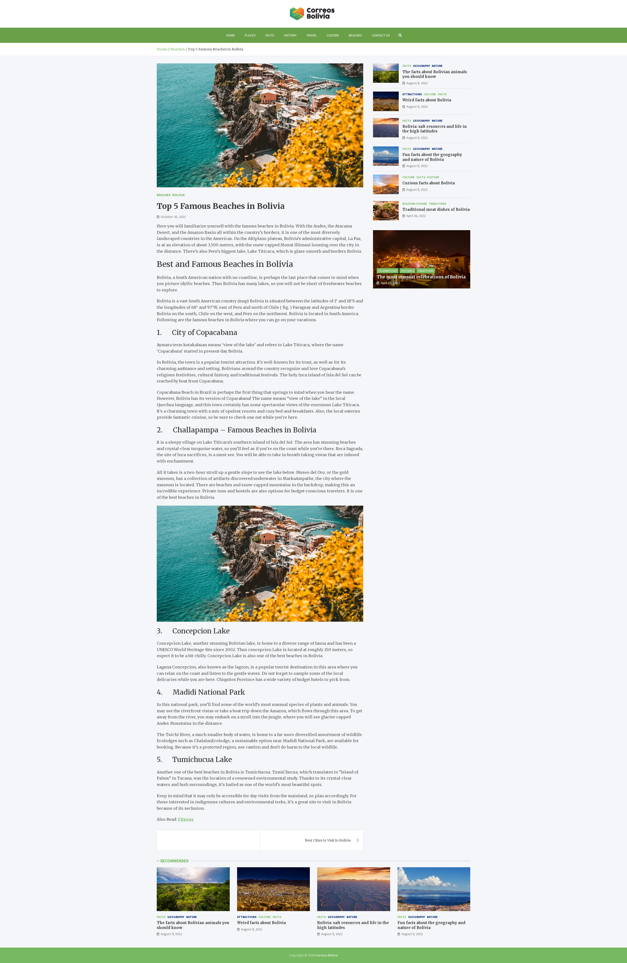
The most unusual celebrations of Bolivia (421, 276)
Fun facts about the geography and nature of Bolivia (432, 157)
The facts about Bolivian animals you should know (434, 74)
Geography (421, 66)
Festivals (407, 270)
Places (250, 35)
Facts (269, 35)
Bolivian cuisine (414, 203)
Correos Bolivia (326, 955)
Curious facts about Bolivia (428, 182)
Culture (333, 35)
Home (230, 35)
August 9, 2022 (417, 83)
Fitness (185, 819)
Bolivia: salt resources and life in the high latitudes (434, 128)
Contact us (381, 35)
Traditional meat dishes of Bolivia (436, 209)
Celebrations (387, 270)
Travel (311, 35)
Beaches (355, 35)
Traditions (437, 203)
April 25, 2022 (390, 282)
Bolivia (178, 195)
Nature (437, 66)
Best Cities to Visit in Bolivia (328, 840)
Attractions (412, 94)
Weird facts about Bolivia (426, 100)
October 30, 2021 (173, 216)
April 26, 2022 (416, 216)
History (290, 35)
